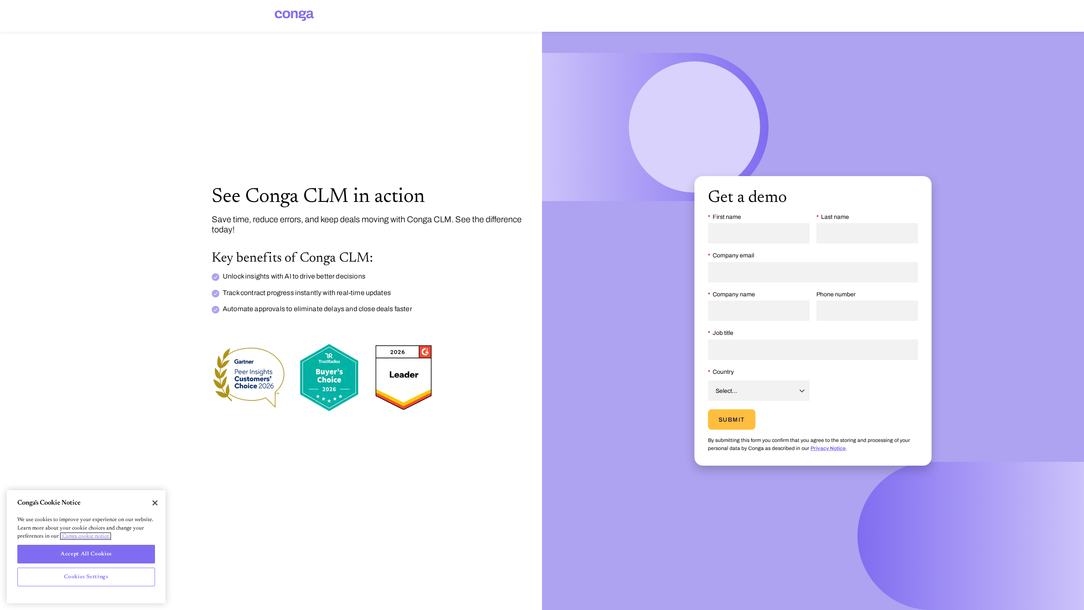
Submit (732, 420)
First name (727, 217)
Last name (835, 217)
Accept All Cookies (86, 554)
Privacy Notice (828, 448)
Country (723, 372)
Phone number (836, 294)
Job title (723, 333)
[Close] (155, 503)
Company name (734, 294)
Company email (733, 255)
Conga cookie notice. (85, 536)
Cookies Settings (86, 577)
